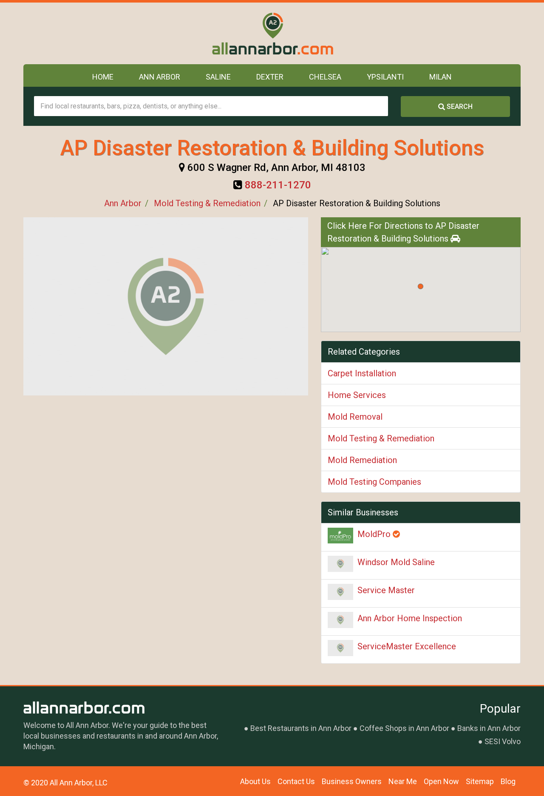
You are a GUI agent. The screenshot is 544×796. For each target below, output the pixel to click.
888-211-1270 (278, 185)
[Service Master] (340, 592)
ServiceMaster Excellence (406, 646)
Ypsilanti (385, 76)
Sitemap (480, 781)
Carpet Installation (362, 373)
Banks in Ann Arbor (489, 728)
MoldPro (375, 534)
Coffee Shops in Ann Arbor (404, 728)
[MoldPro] (340, 535)
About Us (255, 781)
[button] (420, 286)
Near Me (402, 781)
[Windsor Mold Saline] (340, 564)
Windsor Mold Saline (396, 562)
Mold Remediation (362, 460)
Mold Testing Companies (374, 482)
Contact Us (296, 781)
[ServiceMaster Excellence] (340, 648)
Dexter (269, 76)
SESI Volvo (502, 741)
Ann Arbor (159, 76)
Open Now (441, 781)
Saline (218, 76)
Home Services (357, 395)
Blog (508, 781)
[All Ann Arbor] (272, 33)
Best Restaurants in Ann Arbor (300, 728)
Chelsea (325, 76)
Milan (440, 76)
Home (102, 76)
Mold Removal (355, 417)
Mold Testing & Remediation (207, 203)
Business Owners (352, 781)
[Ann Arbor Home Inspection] (340, 620)
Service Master (386, 590)
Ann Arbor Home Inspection (409, 618)
